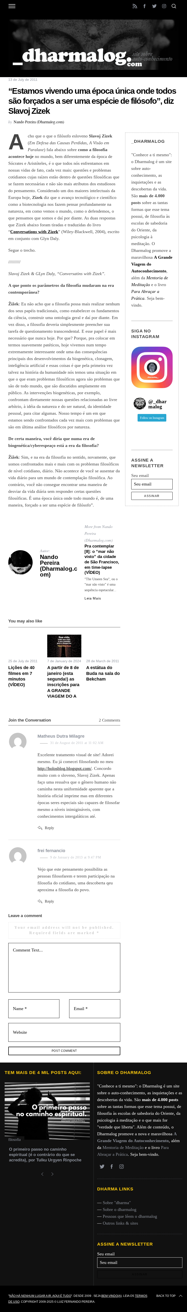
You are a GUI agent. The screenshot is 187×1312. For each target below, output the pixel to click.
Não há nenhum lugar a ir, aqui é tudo (40, 1296)
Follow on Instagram (152, 418)
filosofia (14, 1139)
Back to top (166, 1296)
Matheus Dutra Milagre (60, 736)
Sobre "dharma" (117, 1202)
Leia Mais (92, 598)
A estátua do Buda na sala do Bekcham (103, 673)
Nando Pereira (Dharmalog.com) (39, 121)
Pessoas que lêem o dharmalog (130, 1216)
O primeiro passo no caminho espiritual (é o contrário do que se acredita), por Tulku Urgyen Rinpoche (45, 1154)
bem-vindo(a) (111, 1296)
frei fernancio (51, 850)
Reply (49, 828)
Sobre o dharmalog (119, 1209)
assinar (152, 496)
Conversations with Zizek (34, 231)
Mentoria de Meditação (123, 1147)
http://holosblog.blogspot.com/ (64, 768)
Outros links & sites (120, 1223)
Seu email (140, 475)
